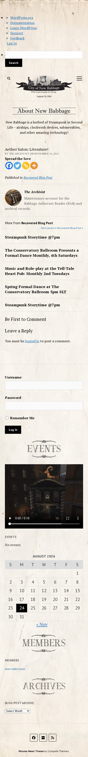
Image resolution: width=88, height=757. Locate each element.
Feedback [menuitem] (17, 38)
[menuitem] (44, 59)
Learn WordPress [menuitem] (23, 28)
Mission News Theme (31, 751)
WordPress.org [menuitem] (21, 17)
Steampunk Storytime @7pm (32, 237)
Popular (22, 669)
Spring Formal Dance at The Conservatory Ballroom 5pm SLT (35, 289)
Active (14, 669)
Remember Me (21, 418)
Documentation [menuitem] (22, 22)
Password (13, 397)
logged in (32, 341)
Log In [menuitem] (12, 43)
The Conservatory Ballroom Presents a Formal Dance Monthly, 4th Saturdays (42, 253)
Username (13, 377)
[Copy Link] (25, 165)
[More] (34, 165)
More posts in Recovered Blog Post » (62, 228)
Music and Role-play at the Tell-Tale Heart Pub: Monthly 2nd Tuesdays (39, 271)
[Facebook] (9, 165)
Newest (7, 669)
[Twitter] (17, 165)
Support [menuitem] (16, 33)
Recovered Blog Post (37, 177)
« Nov (42, 624)
